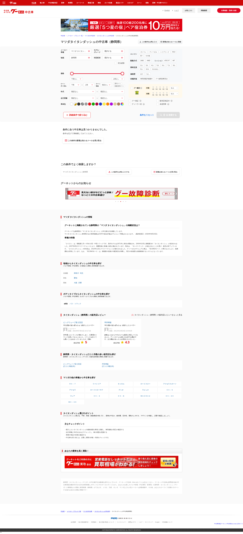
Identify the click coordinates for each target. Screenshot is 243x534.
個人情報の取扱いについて (106, 522)
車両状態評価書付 (146, 79)
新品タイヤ (120, 3)
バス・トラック (75, 304)
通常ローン (118, 83)
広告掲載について (167, 522)
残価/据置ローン (119, 86)
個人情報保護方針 (83, 522)
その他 (147, 56)
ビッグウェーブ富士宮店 (73, 322)
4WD (148, 60)
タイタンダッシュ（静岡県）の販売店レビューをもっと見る (158, 315)
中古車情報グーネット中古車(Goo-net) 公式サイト (228, 523)
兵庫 (80, 283)
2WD (142, 60)
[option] (121, 194)
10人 (147, 69)
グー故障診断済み (162, 79)
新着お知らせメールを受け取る (166, 172)
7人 (169, 65)
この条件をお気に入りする (120, 172)
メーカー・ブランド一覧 (75, 35)
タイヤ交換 (108, 3)
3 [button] (121, 201)
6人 (163, 65)
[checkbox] (132, 88)
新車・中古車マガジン (160, 3)
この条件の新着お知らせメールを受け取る (85, 140)
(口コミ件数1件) (72, 365)
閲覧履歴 (204, 10)
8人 (174, 65)
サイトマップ (149, 522)
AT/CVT (167, 60)
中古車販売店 (52, 3)
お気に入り (188, 10)
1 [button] (116, 201)
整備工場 (91, 3)
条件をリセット (147, 115)
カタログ (130, 3)
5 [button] (126, 201)
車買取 (70, 3)
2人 (141, 65)
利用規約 (93, 522)
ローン (139, 3)
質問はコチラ (132, 522)
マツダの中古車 (90, 35)
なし (147, 74)
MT (174, 60)
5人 (158, 65)
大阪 (75, 283)
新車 (62, 3)
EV (141, 56)
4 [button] (124, 201)
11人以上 (155, 69)
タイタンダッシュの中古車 (105, 35)
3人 (147, 65)
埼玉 (81, 273)
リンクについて (121, 522)
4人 (152, 65)
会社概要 (73, 522)
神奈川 (76, 273)
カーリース (80, 3)
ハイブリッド (164, 52)
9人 (141, 69)
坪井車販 (108, 322)
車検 (99, 3)
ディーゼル (153, 52)
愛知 (75, 278)
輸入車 (42, 3)
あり (141, 74)
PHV (173, 52)
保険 (147, 3)
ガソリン (143, 52)
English (167, 10)
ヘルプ (176, 10)
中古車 (63, 35)
